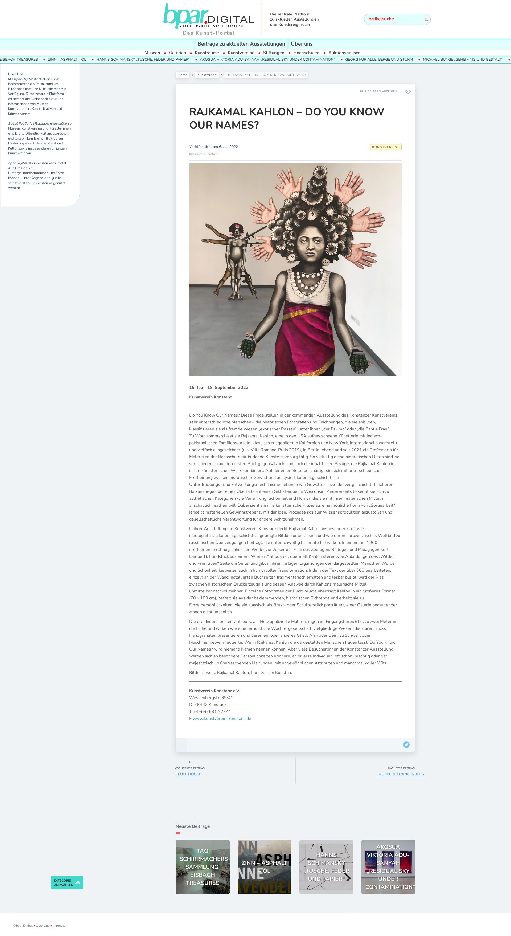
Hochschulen (306, 53)
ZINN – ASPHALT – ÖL (37, 59)
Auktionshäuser (344, 53)
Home (182, 75)
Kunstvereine (241, 53)
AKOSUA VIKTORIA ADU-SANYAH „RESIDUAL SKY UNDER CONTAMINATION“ (237, 59)
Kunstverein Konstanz (203, 154)
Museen (152, 53)
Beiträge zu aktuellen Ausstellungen (241, 43)
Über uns (302, 43)
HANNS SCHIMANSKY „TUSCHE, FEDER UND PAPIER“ (113, 59)
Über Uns (42, 925)
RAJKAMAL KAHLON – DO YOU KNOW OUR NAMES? (287, 118)
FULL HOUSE (189, 774)
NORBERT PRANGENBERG (401, 774)
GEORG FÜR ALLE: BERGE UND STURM (349, 59)
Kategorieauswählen (63, 883)
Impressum (60, 925)
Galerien (177, 53)
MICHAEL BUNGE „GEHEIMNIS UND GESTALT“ (433, 59)
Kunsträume (207, 53)
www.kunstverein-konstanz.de (222, 718)
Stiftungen (274, 53)
